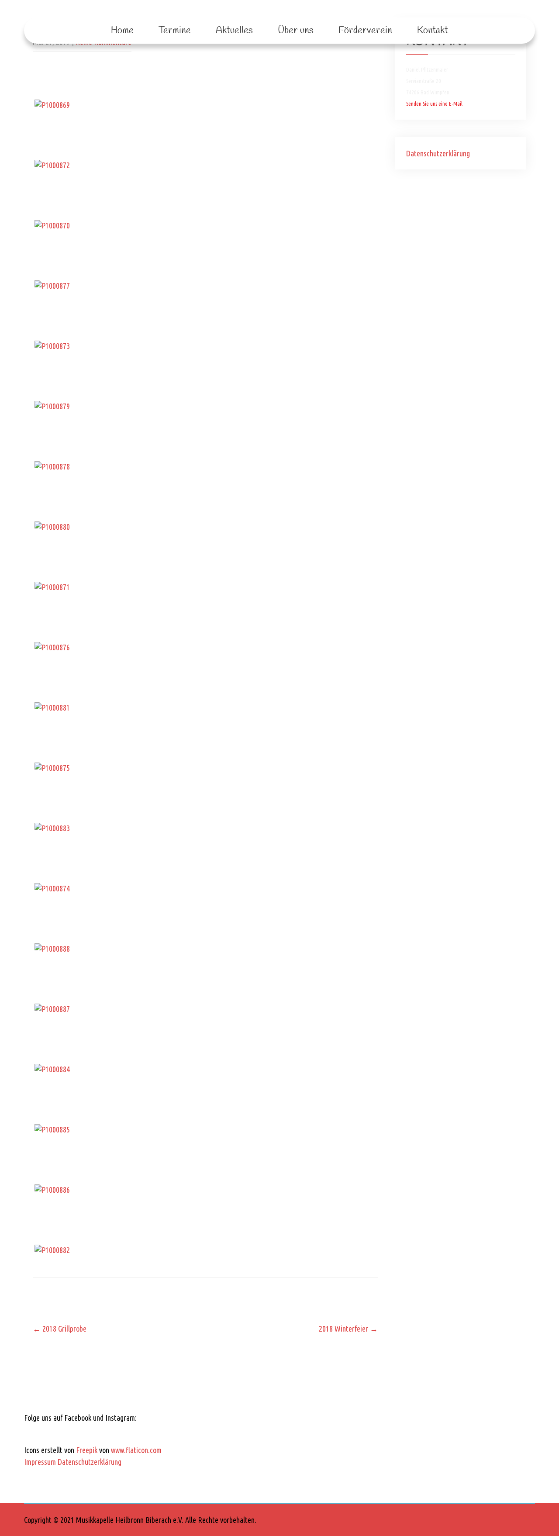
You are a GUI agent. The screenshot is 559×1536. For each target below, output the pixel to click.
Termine (175, 30)
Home (122, 30)
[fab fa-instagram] (57, 1433)
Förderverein (365, 30)
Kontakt (432, 30)
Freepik (86, 1450)
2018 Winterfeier (348, 1328)
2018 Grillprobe (59, 1328)
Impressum (40, 1461)
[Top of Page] (534, 1517)
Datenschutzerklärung (438, 153)
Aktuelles (234, 30)
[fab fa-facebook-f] (34, 1433)
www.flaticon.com (136, 1450)
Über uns (296, 30)
